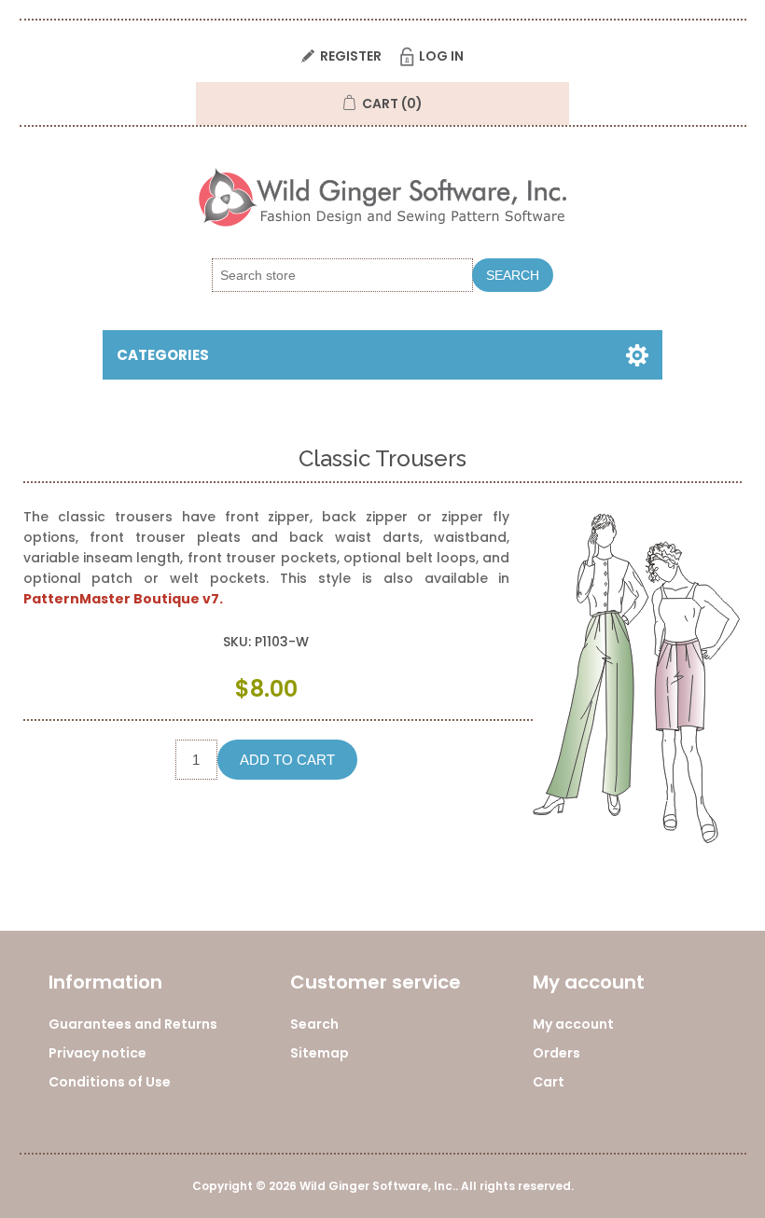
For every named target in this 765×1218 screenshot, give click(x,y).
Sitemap (319, 1053)
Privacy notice (97, 1053)
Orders (556, 1053)
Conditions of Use (110, 1082)
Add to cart (287, 760)
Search (512, 275)
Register (351, 56)
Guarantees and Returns (133, 1024)
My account (573, 1024)
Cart (548, 1082)
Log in (441, 56)
